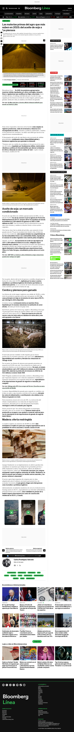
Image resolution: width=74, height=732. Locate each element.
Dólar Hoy (4, 713)
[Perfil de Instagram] (14, 685)
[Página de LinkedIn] (17, 685)
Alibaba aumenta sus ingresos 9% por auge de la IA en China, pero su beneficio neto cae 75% (45, 633)
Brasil (39, 687)
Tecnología (40, 714)
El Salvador (40, 701)
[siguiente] (44, 550)
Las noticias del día (11, 572)
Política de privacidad (42, 711)
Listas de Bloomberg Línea (8, 719)
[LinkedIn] (20, 565)
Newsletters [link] (18, 13)
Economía (4, 710)
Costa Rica (40, 700)
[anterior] (3, 550)
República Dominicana (43, 702)
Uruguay (40, 698)
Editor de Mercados (18, 562)
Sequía (20, 575)
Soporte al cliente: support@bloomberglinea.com (48, 724)
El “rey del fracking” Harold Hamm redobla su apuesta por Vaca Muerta (10, 606)
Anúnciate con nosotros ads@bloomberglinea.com (49, 723)
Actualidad (4, 714)
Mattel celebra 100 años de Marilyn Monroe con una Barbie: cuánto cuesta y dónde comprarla (45, 664)
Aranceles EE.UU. (28, 575)
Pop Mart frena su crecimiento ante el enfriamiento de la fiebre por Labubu (27, 633)
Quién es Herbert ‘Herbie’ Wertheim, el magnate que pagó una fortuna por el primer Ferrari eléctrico (10, 664)
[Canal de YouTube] (10, 685)
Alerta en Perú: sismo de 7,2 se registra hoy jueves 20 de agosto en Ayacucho (34, 550)
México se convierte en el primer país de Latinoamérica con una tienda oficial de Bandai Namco (28, 665)
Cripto (3, 715)
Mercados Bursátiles (39, 575)
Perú (39, 695)
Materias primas (32, 572)
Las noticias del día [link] (9, 13)
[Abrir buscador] (6, 8)
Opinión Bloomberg (56, 215)
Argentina (40, 690)
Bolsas (22, 578)
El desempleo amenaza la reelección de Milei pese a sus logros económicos (63, 606)
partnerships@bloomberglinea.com (45, 722)
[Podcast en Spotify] (24, 685)
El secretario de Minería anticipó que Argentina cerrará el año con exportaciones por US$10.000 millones (55, 90)
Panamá (40, 697)
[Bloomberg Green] (61, 258)
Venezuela (40, 692)
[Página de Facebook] (3, 685)
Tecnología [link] (57, 13)
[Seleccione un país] (19, 8)
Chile (39, 693)
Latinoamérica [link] (49, 13)
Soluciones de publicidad (43, 726)
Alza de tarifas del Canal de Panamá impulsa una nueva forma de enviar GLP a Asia (56, 111)
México (39, 688)
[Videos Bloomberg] (61, 235)
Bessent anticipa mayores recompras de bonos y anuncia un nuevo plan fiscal (56, 201)
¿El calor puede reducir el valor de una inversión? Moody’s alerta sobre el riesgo (57, 277)
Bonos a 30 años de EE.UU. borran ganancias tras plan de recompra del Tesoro (28, 607)
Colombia (40, 691)
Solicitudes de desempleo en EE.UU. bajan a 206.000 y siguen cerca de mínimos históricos (10, 633)
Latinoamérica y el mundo (43, 686)
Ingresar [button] (70, 8)
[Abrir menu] (3, 8)
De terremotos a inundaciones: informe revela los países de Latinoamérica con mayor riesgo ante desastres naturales (56, 265)
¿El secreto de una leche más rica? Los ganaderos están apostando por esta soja (56, 272)
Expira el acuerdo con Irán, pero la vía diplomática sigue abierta (56, 240)
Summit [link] (34, 13)
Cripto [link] (40, 13)
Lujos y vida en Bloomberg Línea (14, 644)
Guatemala (40, 703)
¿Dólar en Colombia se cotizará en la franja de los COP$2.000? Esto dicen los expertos (45, 607)
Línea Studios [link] (66, 13)
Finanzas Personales (6, 716)
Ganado (6, 575)
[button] (44, 40)
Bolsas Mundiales (30, 578)
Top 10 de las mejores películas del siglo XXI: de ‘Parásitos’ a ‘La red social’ (63, 664)
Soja (39, 572)
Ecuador (40, 696)
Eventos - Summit (42, 721)
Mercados (6, 21)
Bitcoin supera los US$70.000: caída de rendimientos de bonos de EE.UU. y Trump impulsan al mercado (56, 97)
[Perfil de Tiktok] (21, 685)
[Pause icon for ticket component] (3, 17)
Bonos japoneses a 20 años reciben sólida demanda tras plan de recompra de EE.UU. (62, 633)
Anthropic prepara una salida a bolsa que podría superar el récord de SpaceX (56, 186)
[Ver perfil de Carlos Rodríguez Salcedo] (8, 562)
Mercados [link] (27, 13)
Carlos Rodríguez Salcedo (10, 79)
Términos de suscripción (43, 713)
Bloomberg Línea (22, 572)
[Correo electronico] (15, 565)
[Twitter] (17, 565)
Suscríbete (40, 710)
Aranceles (13, 575)
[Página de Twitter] (7, 685)
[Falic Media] (63, 10)
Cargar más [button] (37, 641)
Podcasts (4, 718)
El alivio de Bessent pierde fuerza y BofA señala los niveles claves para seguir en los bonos (14, 551)
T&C (39, 715)
